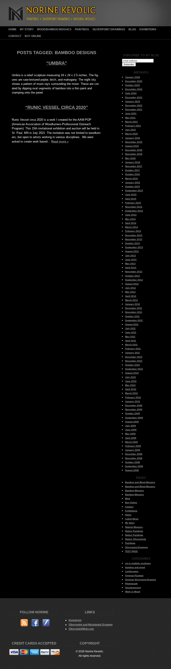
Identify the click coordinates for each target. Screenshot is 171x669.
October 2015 (132, 186)
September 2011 (134, 320)
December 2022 (133, 105)
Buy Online (33, 36)
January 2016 (132, 182)
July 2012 (130, 288)
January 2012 (132, 304)
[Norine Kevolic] (55, 25)
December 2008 (133, 454)
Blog (132, 29)
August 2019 (132, 146)
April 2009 (130, 438)
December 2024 (133, 89)
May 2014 (130, 219)
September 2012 (134, 280)
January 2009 (132, 450)
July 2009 (130, 425)
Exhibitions (147, 29)
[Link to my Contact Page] (46, 623)
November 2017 (133, 166)
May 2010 (130, 385)
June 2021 (130, 113)
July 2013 (130, 255)
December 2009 (133, 405)
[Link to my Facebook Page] (35, 623)
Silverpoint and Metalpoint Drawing (90, 624)
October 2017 (132, 170)
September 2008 (134, 466)
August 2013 (132, 251)
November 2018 (133, 154)
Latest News (131, 519)
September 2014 (134, 211)
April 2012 (130, 296)
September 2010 (134, 369)
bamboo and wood (135, 567)
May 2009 (130, 433)
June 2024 (130, 93)
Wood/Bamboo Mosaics (54, 29)
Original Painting (134, 575)
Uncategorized (133, 587)
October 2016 (132, 174)
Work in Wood (132, 591)
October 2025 (132, 85)
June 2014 (130, 215)
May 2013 (130, 263)
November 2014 (133, 207)
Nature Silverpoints (135, 539)
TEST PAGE (131, 551)
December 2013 (133, 235)
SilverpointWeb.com (81, 628)
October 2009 (132, 413)
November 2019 (133, 142)
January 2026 (132, 77)
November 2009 (133, 409)
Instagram (75, 620)
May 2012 (130, 292)
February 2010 (133, 397)
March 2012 (131, 300)
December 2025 (133, 81)
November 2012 (133, 271)
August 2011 (131, 324)
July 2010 (130, 377)
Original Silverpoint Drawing (140, 579)
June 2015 (130, 194)
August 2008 (132, 470)
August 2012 (132, 284)
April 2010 (130, 389)
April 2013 (130, 267)
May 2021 (130, 117)
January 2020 (132, 138)
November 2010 (133, 361)
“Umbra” (56, 63)
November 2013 (133, 239)
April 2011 (130, 340)
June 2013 (130, 259)
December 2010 (133, 357)
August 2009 (132, 421)
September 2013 (134, 247)
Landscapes (131, 571)
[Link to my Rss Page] (24, 623)
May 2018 (130, 158)
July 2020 (130, 129)
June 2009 (130, 429)
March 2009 (131, 442)
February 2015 (133, 203)
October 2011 (132, 316)
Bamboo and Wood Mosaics (140, 482)
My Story (27, 29)
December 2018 (133, 150)
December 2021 (133, 109)
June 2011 (130, 332)
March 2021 (131, 121)
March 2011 (131, 344)
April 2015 (130, 199)
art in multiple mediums (138, 563)
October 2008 (132, 462)
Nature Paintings (134, 531)
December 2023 (133, 97)
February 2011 (133, 348)
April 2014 (130, 223)
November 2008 (133, 458)
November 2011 (133, 312)
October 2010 (132, 365)
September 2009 (134, 417)
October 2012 (132, 276)
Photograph (131, 583)
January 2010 (132, 401)
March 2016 (131, 178)
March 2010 (131, 393)
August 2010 (132, 373)
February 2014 (133, 231)
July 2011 (130, 328)
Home (12, 29)
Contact (14, 36)
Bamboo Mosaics (134, 490)
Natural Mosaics (134, 527)
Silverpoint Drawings (108, 29)
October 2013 (132, 243)
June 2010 (130, 381)
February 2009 (133, 446)
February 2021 (133, 125)
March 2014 (131, 227)
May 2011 (130, 336)
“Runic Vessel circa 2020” (56, 107)
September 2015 (134, 190)
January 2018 (132, 162)
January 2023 (132, 101)
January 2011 (132, 352)
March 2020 (131, 134)
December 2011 (133, 308)
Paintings (82, 29)
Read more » (60, 141)
